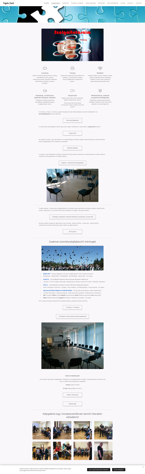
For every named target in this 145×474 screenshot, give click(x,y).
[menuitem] (46, 3)
